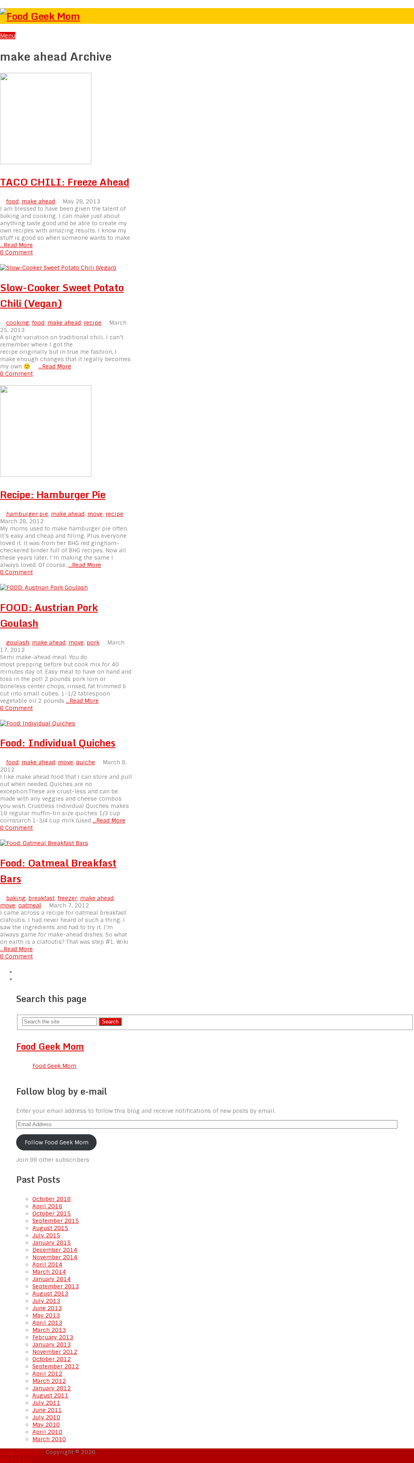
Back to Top (16, 1459)
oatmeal (29, 905)
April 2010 (47, 1432)
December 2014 (54, 1250)
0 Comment (16, 252)
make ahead (38, 201)
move (95, 514)
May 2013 (46, 1315)
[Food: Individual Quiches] (66, 723)
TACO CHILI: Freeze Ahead (64, 182)
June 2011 (47, 1410)
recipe (92, 322)
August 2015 (50, 1228)
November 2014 (54, 1257)
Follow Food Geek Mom (57, 1142)
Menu (7, 35)
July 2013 (46, 1300)
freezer (67, 898)
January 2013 (51, 1344)
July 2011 (46, 1402)
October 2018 (51, 1199)
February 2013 (52, 1337)
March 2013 (49, 1330)
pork (93, 642)
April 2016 (47, 1206)
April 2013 (47, 1322)
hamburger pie (27, 514)
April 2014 (47, 1264)
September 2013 (55, 1286)
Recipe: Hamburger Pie (53, 494)
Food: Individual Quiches (57, 743)
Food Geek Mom (50, 1046)
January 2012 (51, 1388)
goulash (17, 642)
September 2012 (55, 1366)
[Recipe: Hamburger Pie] (66, 431)
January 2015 (51, 1242)
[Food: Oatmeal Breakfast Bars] (66, 843)
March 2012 (49, 1381)
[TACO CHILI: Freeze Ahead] (66, 119)
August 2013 (50, 1293)
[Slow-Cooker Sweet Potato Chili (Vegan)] (66, 267)
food (12, 201)
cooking (17, 322)
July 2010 (46, 1417)
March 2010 (49, 1439)
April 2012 (47, 1373)
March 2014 (49, 1271)
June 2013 (47, 1308)
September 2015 (55, 1220)
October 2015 (51, 1213)
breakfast (41, 898)
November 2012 (54, 1351)
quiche (85, 762)
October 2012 (51, 1359)
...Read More (16, 245)
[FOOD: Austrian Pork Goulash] (66, 587)
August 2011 (50, 1395)
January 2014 (51, 1279)
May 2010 (46, 1424)
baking (15, 898)
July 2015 (46, 1235)
